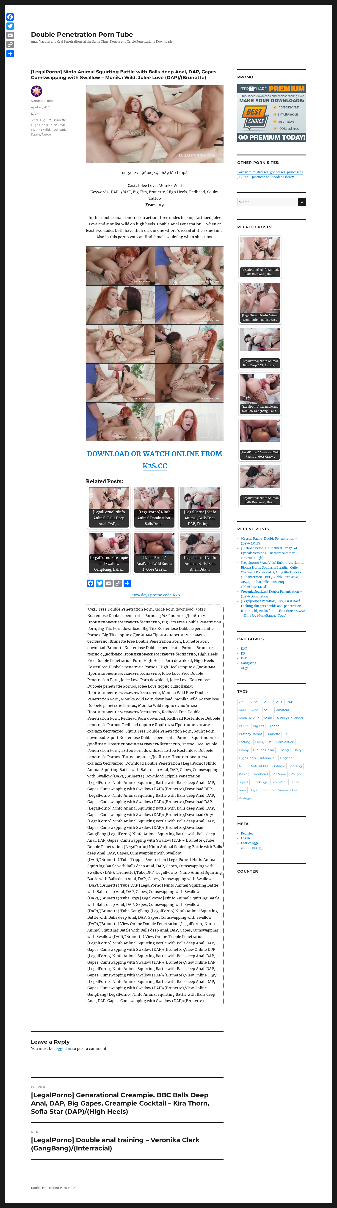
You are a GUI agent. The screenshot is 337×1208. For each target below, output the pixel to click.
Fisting (284, 750)
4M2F (255, 710)
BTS (287, 734)
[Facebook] (10, 17)
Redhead (58, 129)
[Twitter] (10, 26)
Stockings (260, 782)
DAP (34, 113)
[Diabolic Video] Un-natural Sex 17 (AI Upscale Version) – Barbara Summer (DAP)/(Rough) (269, 553)
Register (247, 833)
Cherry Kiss (263, 742)
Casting (244, 742)
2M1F (242, 702)
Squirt (35, 134)
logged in (62, 1048)
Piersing (296, 766)
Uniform (267, 790)
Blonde (273, 726)
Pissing (244, 774)
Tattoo (46, 134)
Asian (268, 718)
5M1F (267, 710)
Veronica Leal (288, 790)
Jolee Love (57, 125)
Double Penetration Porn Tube (82, 34)
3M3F (291, 702)
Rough (296, 774)
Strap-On (278, 782)
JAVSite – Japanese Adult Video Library (265, 177)
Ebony (244, 750)
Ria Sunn (279, 774)
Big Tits (45, 120)
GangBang (248, 663)
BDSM (243, 726)
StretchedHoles (42, 100)
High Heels (39, 125)
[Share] (10, 53)
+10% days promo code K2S (155, 595)
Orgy (244, 668)
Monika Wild (40, 129)
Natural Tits (259, 766)
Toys (254, 790)
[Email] (10, 35)
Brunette (59, 120)
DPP (244, 658)
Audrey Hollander (290, 718)
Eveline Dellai (263, 750)
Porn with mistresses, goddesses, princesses (270, 172)
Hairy (297, 750)
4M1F (243, 710)
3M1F (267, 702)
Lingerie (286, 758)
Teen (242, 790)
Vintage (245, 798)
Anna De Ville (249, 718)
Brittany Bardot (250, 734)
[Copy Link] (10, 44)
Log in (245, 838)
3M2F (35, 120)
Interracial (267, 758)
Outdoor (278, 766)
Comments (252, 848)
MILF (242, 766)
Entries (249, 843)
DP (243, 653)
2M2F (255, 702)
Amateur (282, 710)
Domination (285, 742)
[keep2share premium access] (271, 113)
